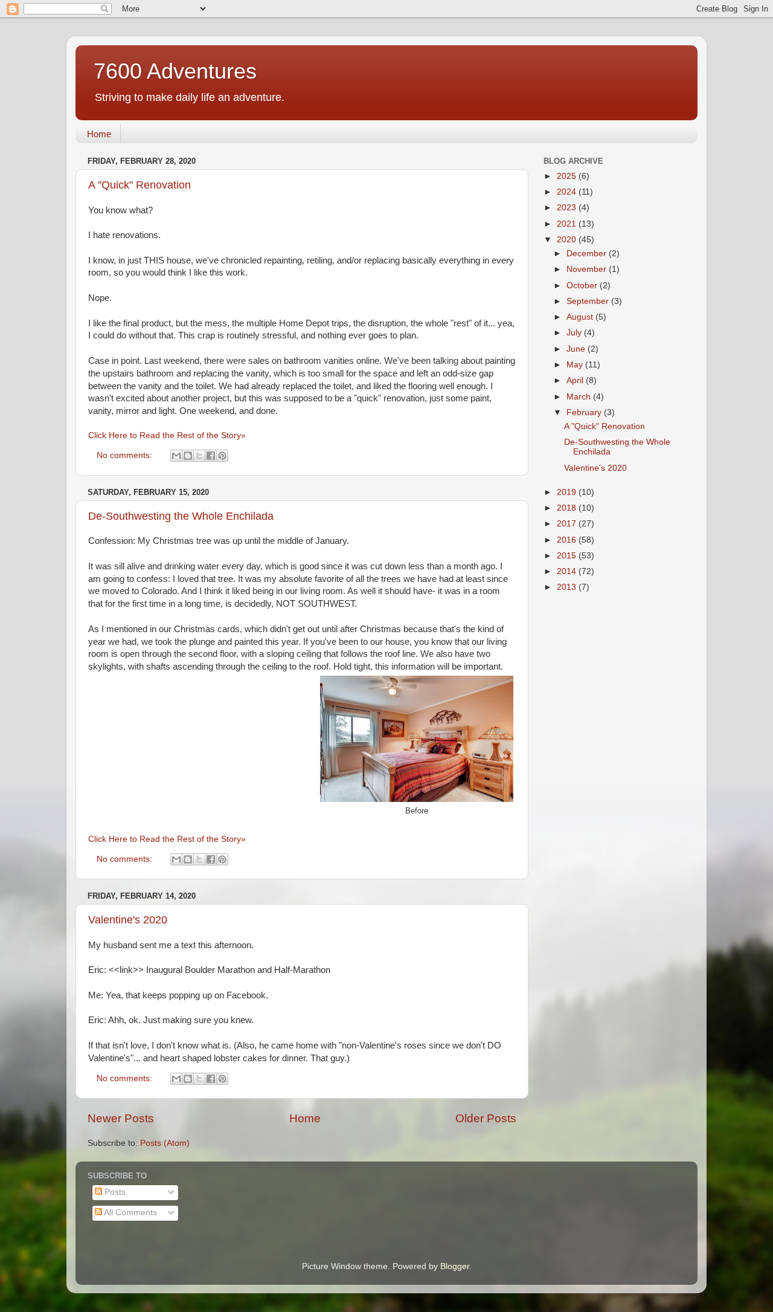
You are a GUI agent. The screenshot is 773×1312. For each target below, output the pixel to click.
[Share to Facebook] (211, 456)
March (579, 396)
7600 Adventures (175, 71)
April (576, 380)
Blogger (454, 1266)
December (587, 253)
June (577, 349)
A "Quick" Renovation (139, 185)
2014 (568, 571)
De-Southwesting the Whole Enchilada (181, 516)
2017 (568, 523)
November (587, 269)
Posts (114, 1192)
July (575, 332)
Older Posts (485, 1118)
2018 (568, 507)
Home (99, 134)
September (588, 301)
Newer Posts (121, 1118)
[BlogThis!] (188, 456)
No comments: (126, 455)
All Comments (129, 1212)
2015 (568, 555)
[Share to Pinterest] (222, 456)
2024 (568, 191)
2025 (568, 176)
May (575, 364)
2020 (568, 239)
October (583, 285)
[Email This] (176, 456)
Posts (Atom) (165, 1143)
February (585, 412)
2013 (568, 587)
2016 (568, 540)
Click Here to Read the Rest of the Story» (167, 435)
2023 (568, 207)
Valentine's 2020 (127, 920)
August (580, 317)
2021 (568, 223)
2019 (568, 492)
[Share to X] (199, 456)
